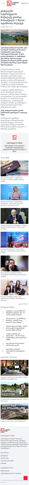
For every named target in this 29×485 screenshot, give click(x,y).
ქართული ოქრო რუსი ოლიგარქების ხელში (13, 421)
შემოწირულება (5, 471)
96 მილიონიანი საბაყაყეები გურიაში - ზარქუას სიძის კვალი (14, 400)
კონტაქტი (3, 463)
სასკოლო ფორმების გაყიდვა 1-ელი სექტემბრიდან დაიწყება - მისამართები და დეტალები (13, 298)
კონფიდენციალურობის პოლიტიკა (11, 473)
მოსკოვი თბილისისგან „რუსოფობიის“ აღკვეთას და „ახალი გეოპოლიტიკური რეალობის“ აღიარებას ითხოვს (12, 203)
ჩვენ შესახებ (4, 456)
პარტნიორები (5, 458)
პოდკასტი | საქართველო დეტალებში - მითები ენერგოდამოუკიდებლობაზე (14, 378)
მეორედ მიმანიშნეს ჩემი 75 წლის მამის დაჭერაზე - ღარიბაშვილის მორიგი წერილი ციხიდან (13, 251)
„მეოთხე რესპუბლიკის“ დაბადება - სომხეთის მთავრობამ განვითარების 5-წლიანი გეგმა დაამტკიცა (14, 227)
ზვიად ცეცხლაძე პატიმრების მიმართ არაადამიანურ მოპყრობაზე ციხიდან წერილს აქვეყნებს (14, 274)
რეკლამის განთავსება (7, 461)
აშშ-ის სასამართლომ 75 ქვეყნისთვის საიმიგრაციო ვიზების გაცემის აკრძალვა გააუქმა (12, 179)
